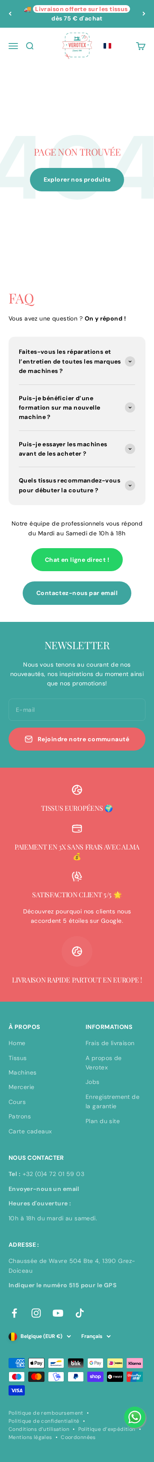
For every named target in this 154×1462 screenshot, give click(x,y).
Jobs (93, 1082)
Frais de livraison (110, 1043)
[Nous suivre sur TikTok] (80, 1313)
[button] (107, 46)
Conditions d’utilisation (39, 1429)
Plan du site (103, 1121)
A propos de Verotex (104, 1062)
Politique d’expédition (107, 1429)
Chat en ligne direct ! (77, 559)
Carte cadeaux (30, 1131)
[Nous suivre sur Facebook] (14, 1313)
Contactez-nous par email (77, 593)
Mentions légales (30, 1437)
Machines (22, 1072)
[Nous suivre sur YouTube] (58, 1313)
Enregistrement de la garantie (112, 1101)
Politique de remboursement (46, 1413)
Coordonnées (78, 1437)
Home (17, 1043)
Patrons (20, 1116)
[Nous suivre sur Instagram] (36, 1313)
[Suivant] (143, 13)
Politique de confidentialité (44, 1421)
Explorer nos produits (77, 179)
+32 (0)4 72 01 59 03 (53, 1174)
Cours (17, 1102)
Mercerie (21, 1087)
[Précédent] (10, 13)
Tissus (18, 1058)
